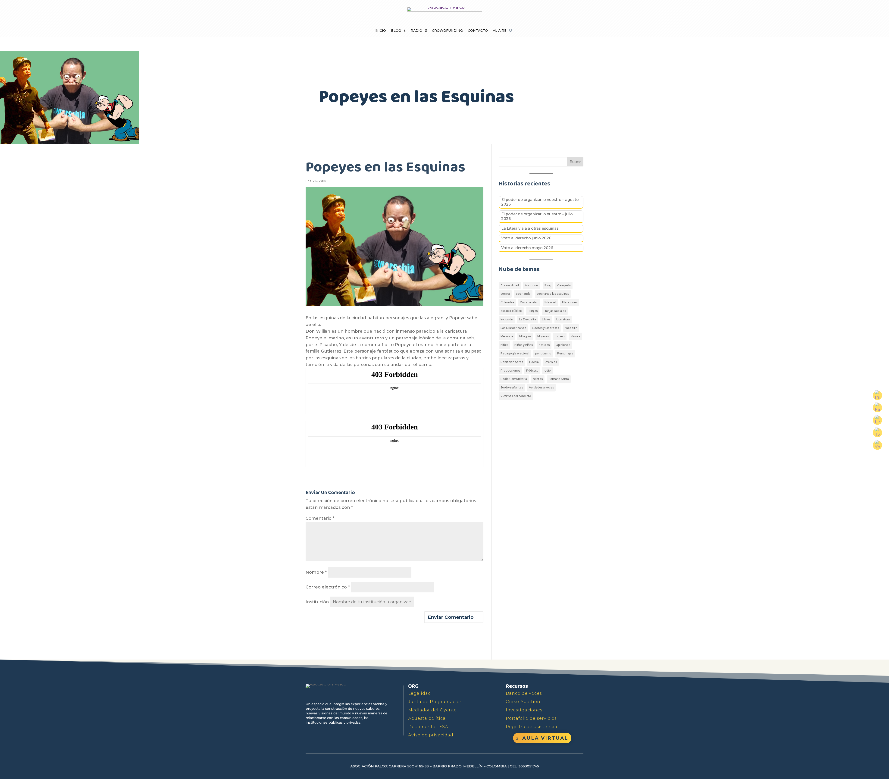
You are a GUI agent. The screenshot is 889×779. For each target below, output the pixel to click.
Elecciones (569, 302)
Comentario (320, 518)
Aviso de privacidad (430, 735)
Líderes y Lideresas (545, 328)
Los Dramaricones (513, 328)
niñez (504, 345)
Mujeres (543, 336)
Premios (551, 362)
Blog (396, 31)
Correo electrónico (328, 587)
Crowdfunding (447, 31)
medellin (571, 328)
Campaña (564, 285)
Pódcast (532, 370)
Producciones (510, 370)
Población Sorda (512, 362)
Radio (416, 31)
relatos (538, 379)
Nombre (316, 572)
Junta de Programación (435, 701)
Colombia (507, 302)
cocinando (523, 293)
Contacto (478, 31)
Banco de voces (524, 693)
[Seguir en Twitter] (320, 733)
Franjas (533, 311)
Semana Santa (559, 379)
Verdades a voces (541, 387)
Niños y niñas (523, 345)
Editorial (550, 302)
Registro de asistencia (531, 726)
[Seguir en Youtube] (331, 733)
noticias (544, 345)
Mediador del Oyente (432, 710)
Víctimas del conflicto (516, 396)
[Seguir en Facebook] (310, 733)
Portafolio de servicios (531, 718)
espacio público (511, 311)
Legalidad (419, 693)
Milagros (525, 336)
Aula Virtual (545, 738)
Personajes (565, 353)
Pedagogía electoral (515, 353)
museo (560, 336)
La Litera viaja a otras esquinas (530, 228)
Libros (546, 319)
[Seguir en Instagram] (342, 733)
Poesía (534, 362)
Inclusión (507, 319)
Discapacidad (529, 302)
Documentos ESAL (429, 726)
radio (547, 370)
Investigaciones (524, 710)
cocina (505, 293)
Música (575, 336)
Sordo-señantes (512, 387)
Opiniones (563, 345)
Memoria (507, 336)
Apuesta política (427, 718)
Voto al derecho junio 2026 (526, 238)
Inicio (380, 31)
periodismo (543, 353)
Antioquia (531, 285)
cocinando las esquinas (553, 293)
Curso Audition (523, 701)
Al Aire (500, 31)
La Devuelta (527, 319)
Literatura (563, 319)
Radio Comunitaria (514, 379)
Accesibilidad (510, 285)
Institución (317, 601)
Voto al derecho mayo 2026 (527, 248)
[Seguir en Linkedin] (352, 733)
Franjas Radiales (555, 311)
